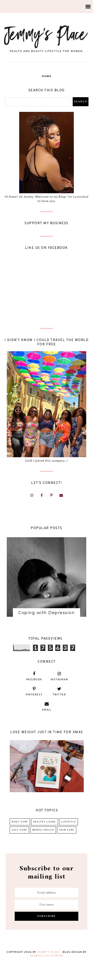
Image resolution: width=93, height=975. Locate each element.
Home (46, 76)
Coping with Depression (46, 612)
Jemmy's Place (48, 952)
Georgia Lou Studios (46, 956)
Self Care (19, 830)
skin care (66, 830)
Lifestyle (68, 821)
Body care (20, 821)
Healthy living (44, 821)
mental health (43, 830)
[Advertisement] (46, 292)
